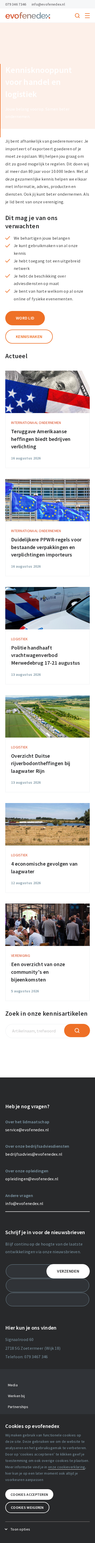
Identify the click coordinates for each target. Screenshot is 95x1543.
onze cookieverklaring (66, 1467)
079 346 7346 (15, 4)
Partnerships (18, 1406)
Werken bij (16, 1395)
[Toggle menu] (87, 16)
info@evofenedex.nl (48, 4)
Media (13, 1385)
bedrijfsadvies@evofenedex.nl (33, 1154)
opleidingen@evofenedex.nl (32, 1178)
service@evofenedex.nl (27, 1129)
